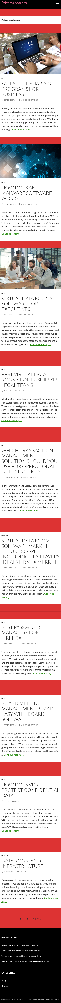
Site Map (49, 999)
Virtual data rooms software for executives (26, 303)
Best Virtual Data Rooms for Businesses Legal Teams (29, 379)
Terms (56, 999)
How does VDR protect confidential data (30, 790)
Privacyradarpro (14, 2)
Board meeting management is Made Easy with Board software (28, 711)
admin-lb (19, 391)
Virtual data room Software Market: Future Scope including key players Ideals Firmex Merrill (30, 551)
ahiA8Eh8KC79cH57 (29, 100)
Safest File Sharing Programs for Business (26, 88)
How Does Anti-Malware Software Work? (26, 193)
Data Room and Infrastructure (22, 863)
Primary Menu (57, 3)
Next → (37, 919)
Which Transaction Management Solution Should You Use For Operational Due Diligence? (29, 461)
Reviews (5, 535)
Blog (3, 78)
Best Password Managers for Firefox (20, 632)
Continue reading (22, 129)
